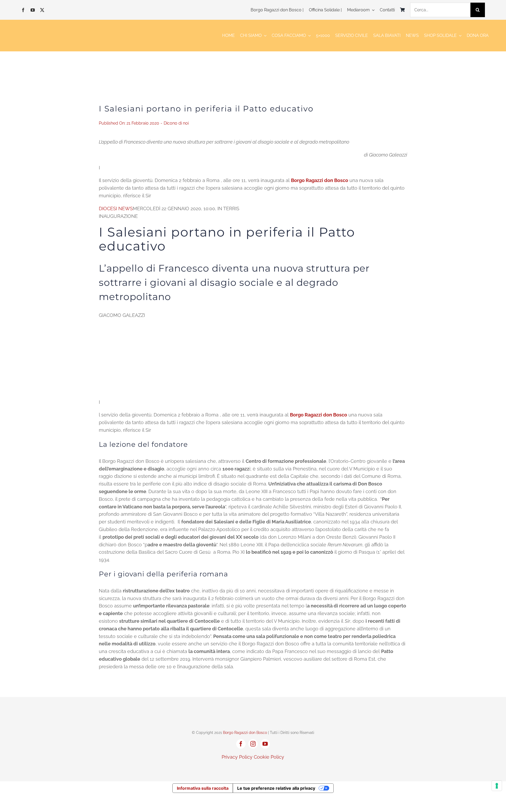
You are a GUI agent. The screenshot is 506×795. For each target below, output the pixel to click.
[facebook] (23, 10)
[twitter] (42, 10)
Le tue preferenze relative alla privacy (276, 788)
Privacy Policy (237, 757)
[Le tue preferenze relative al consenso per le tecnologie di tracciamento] (497, 786)
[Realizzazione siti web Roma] (253, 768)
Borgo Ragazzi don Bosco (245, 732)
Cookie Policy (269, 757)
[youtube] (33, 10)
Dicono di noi (176, 123)
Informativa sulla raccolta (202, 788)
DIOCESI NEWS (116, 208)
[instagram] (253, 744)
